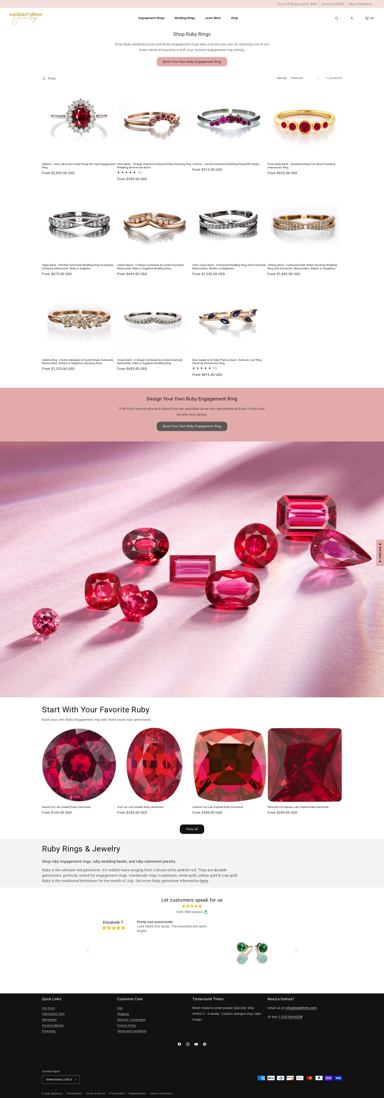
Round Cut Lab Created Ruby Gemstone (66, 807)
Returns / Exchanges (131, 1019)
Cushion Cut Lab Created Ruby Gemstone (217, 807)
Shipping (123, 1013)
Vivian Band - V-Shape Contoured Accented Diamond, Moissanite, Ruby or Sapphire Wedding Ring (150, 361)
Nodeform (57, 1093)
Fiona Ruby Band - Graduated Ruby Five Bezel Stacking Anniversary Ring (301, 166)
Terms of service (95, 1093)
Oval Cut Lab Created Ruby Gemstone (140, 807)
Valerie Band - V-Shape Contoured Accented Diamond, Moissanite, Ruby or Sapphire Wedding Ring (150, 267)
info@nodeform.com (301, 1008)
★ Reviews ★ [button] (380, 553)
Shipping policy (137, 1093)
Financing (48, 1031)
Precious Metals (53, 1025)
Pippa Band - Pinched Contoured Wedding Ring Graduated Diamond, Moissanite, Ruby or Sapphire (77, 267)
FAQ (120, 1008)
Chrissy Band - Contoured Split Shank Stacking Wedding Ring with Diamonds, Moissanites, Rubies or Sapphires (302, 267)
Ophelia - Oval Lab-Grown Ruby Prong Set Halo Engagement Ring (79, 166)
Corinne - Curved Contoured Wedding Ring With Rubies (226, 164)
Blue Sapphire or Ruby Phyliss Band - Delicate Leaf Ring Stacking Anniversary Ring (227, 361)
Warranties (49, 1019)
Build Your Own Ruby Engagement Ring (192, 62)
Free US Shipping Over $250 (298, 4)
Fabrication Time (53, 1013)
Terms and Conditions (132, 1031)
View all (192, 829)
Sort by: (282, 78)
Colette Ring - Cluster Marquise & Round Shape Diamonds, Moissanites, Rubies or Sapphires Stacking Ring (78, 361)
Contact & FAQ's (333, 4)
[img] (192, 906)
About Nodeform (360, 4)
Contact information (161, 1093)
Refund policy (74, 1093)
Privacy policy (117, 1093)
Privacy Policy (126, 1025)
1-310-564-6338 (290, 1017)
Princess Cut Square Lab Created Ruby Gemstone (298, 807)
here (204, 881)
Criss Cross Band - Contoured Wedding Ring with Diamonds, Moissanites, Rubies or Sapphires (229, 267)
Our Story (48, 1008)
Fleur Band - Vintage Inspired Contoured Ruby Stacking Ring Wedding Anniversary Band (154, 166)
